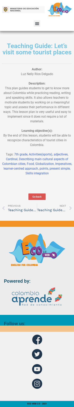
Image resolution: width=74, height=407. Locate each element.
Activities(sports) (40, 154)
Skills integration (37, 173)
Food (30, 164)
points (43, 168)
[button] (37, 23)
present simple (60, 168)
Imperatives (63, 164)
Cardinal (12, 159)
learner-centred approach (21, 168)
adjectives (61, 154)
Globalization (44, 164)
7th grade (20, 154)
